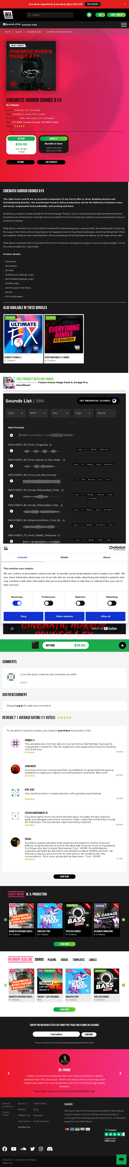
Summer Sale (29, 24)
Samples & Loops (34, 32)
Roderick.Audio (41, 1121)
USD (100, 15)
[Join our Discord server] (50, 1149)
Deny (23, 616)
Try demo (20, 162)
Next (123, 919)
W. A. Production (12, 105)
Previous (5, 919)
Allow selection (64, 616)
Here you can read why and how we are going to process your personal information (64, 1043)
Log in (19, 705)
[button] (98, 400)
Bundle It (54, 138)
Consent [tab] (22, 557)
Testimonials (40, 1103)
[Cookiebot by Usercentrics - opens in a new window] (111, 548)
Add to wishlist (51, 162)
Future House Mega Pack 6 (55, 382)
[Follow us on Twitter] (32, 1149)
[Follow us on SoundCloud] (23, 1149)
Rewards (38, 1115)
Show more (64, 876)
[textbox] (49, 15)
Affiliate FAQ (24, 1115)
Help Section (24, 1121)
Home (7, 32)
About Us (22, 1103)
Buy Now (21, 138)
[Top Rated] (23, 352)
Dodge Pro (81, 382)
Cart (89, 14)
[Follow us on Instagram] (41, 1149)
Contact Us (24, 1127)
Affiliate (22, 1109)
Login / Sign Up (116, 15)
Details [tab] (64, 557)
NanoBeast (23, 385)
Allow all (105, 616)
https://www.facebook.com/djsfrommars (64, 1091)
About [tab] (106, 557)
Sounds (19, 32)
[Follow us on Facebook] (4, 1149)
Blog (36, 1109)
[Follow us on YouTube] (13, 1149)
